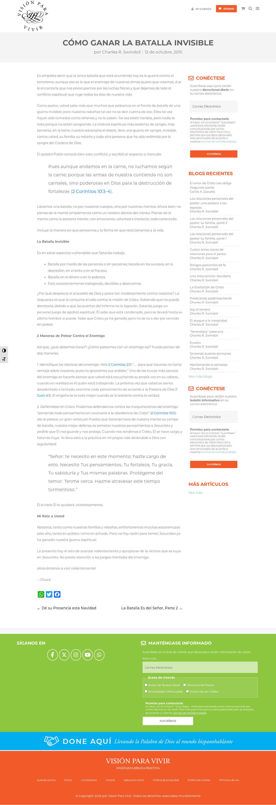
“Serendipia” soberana (206, 332)
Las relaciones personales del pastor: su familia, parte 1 (211, 236)
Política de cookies (199, 780)
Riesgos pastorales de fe (208, 265)
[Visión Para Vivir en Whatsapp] (99, 654)
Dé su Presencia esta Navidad (66, 608)
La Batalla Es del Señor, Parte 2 (151, 608)
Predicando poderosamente (211, 298)
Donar (68, 780)
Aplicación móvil (134, 780)
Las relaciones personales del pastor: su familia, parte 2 (211, 221)
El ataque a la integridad (208, 320)
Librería (110, 780)
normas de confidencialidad (218, 141)
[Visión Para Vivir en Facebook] (52, 654)
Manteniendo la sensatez (208, 365)
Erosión (195, 343)
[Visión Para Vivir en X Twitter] (64, 654)
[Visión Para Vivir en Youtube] (87, 654)
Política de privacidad (166, 780)
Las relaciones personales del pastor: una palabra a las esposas (211, 203)
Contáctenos (89, 780)
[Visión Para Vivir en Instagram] (76, 654)
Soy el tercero (200, 309)
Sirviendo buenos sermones (210, 353)
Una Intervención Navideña (210, 276)
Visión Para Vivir (120, 796)
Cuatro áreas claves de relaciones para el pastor (208, 252)
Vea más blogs (200, 376)
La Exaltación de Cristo (207, 287)
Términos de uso (229, 780)
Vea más (195, 493)
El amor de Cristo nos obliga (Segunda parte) (211, 185)
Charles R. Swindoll (121, 52)
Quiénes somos (46, 780)
